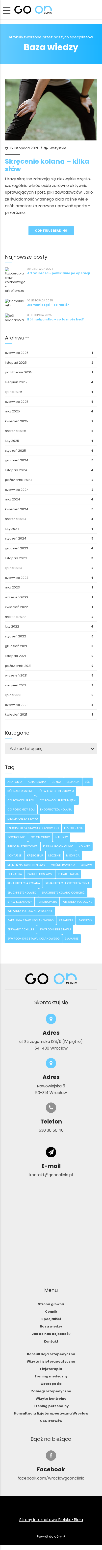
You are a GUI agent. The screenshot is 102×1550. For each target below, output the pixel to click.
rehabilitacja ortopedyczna (67, 883)
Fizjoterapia (51, 1369)
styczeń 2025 (15, 450)
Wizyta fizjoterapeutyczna (51, 1361)
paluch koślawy (39, 874)
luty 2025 (12, 440)
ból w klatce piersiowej (56, 791)
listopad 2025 (16, 362)
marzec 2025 (15, 430)
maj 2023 (12, 587)
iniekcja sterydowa (22, 846)
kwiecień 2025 (16, 421)
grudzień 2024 (16, 460)
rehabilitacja (68, 874)
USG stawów (51, 1420)
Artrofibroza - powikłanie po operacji (58, 273)
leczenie (54, 855)
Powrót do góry (49, 1536)
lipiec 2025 (13, 391)
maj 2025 (12, 411)
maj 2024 (12, 499)
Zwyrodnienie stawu (55, 929)
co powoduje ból (20, 800)
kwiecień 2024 (16, 509)
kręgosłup (35, 855)
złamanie (71, 939)
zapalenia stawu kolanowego (30, 920)
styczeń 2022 (15, 636)
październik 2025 (18, 372)
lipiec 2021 (13, 695)
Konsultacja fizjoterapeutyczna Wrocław (51, 1413)
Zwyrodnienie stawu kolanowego (33, 939)
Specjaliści (51, 1319)
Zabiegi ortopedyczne (51, 1391)
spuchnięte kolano (21, 893)
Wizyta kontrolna (51, 1398)
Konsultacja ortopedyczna (51, 1354)
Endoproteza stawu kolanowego (33, 828)
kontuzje (14, 855)
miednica (73, 855)
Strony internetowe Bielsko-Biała (51, 1520)
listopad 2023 (16, 558)
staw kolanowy (19, 902)
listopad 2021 (15, 655)
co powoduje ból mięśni (58, 800)
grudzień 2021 (16, 646)
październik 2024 (18, 479)
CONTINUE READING (51, 230)
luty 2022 (12, 626)
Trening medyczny (51, 1376)
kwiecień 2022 (16, 607)
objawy (87, 865)
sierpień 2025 (16, 382)
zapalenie (66, 920)
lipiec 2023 (13, 567)
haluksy (61, 837)
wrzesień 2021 (16, 675)
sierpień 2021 (15, 685)
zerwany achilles (20, 929)
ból (87, 782)
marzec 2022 (15, 616)
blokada (73, 782)
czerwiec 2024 (17, 489)
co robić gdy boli (21, 809)
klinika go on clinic (58, 846)
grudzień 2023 (16, 548)
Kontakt (51, 1341)
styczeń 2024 (15, 538)
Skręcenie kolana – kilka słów (47, 165)
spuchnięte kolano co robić (63, 893)
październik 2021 (18, 665)
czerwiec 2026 (16, 352)
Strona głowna (51, 1304)
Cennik (51, 1311)
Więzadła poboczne (77, 902)
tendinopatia (47, 902)
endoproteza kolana (56, 809)
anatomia (14, 782)
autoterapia (37, 782)
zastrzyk (85, 920)
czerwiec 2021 (16, 704)
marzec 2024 (15, 519)
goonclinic (16, 837)
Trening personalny (51, 1406)
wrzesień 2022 (16, 597)
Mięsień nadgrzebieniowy (26, 865)
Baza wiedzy (51, 1326)
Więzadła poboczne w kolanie (30, 911)
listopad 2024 (16, 470)
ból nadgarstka (19, 791)
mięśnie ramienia (63, 865)
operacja (14, 874)
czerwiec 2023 (16, 577)
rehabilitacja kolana (23, 883)
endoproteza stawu (22, 819)
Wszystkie (58, 148)
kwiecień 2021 (16, 714)
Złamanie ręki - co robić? (48, 305)
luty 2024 (12, 528)
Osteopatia (51, 1383)
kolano (84, 846)
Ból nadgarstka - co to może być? (55, 319)
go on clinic (40, 837)
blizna (56, 782)
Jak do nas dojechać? (51, 1333)
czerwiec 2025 (16, 401)
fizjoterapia (73, 828)
